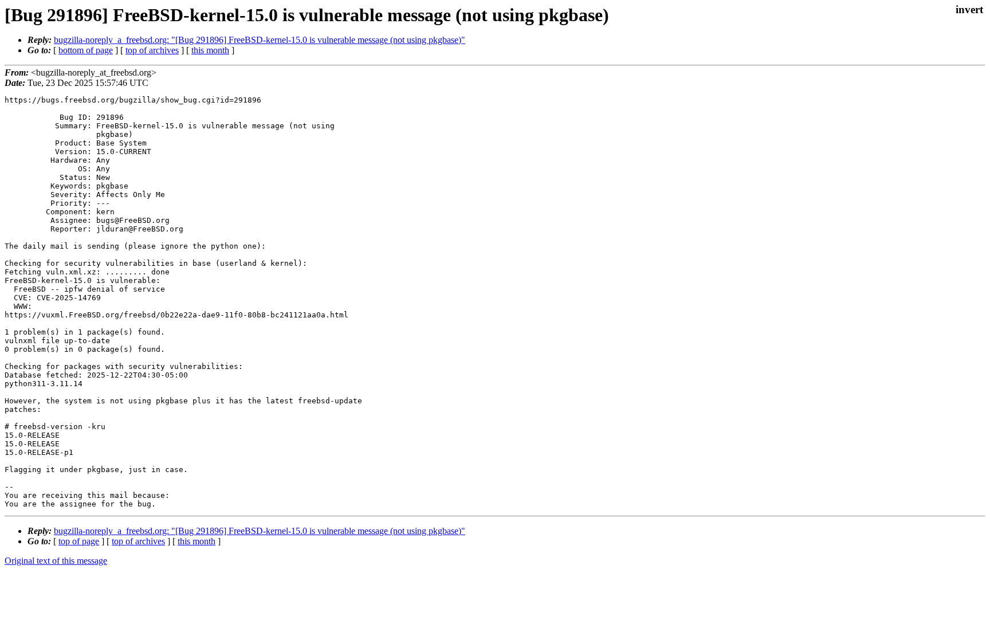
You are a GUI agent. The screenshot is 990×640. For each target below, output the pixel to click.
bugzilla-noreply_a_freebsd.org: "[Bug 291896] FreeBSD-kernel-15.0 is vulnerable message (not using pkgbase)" (259, 40)
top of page (78, 541)
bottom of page (85, 50)
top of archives (152, 50)
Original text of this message (56, 561)
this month (210, 50)
